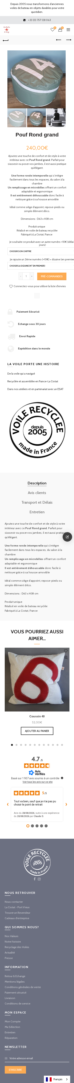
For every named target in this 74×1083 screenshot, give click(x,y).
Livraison (10, 998)
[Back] (5, 40)
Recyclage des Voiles (17, 947)
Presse (9, 958)
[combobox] (57, 1079)
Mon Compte (12, 1021)
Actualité (10, 952)
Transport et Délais (37, 502)
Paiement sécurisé (15, 992)
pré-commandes (52, 276)
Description (37, 483)
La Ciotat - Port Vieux (17, 907)
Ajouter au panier (37, 731)
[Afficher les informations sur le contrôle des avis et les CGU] (62, 777)
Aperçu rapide (66, 657)
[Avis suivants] (66, 804)
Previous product (59, 40)
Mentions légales (15, 981)
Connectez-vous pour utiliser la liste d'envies (39, 286)
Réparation (11, 1038)
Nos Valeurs (11, 936)
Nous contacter (14, 901)
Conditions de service (17, 1003)
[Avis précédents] (7, 804)
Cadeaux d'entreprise (17, 918)
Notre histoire (13, 941)
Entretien (37, 512)
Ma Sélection (12, 1027)
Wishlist (54, 28)
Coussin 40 (37, 716)
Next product (68, 40)
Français (58, 1079)
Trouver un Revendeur (17, 912)
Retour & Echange (15, 976)
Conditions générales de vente (23, 987)
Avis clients (37, 492)
